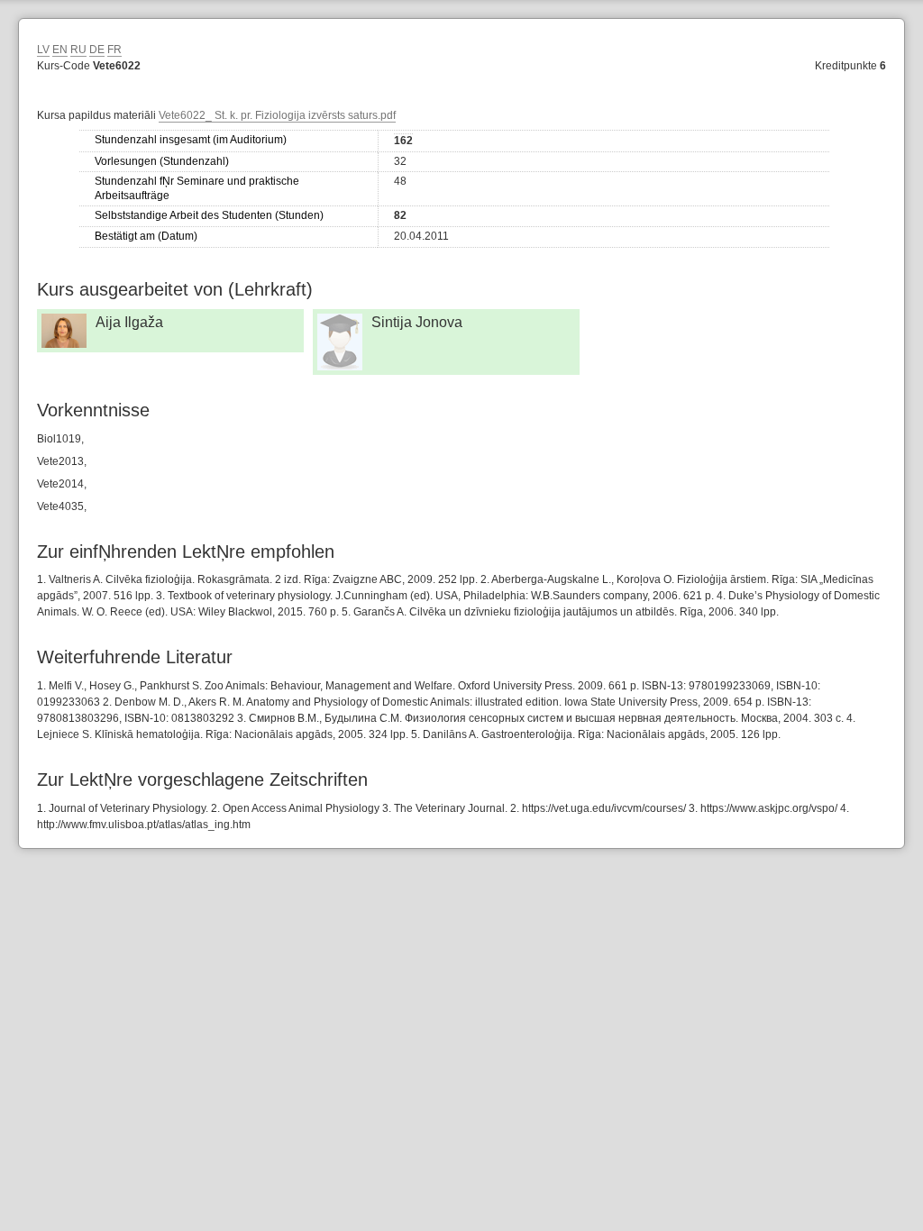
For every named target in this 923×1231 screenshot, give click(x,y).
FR (114, 49)
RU (78, 49)
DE (97, 49)
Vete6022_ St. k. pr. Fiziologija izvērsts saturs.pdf (277, 115)
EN (60, 49)
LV (43, 49)
